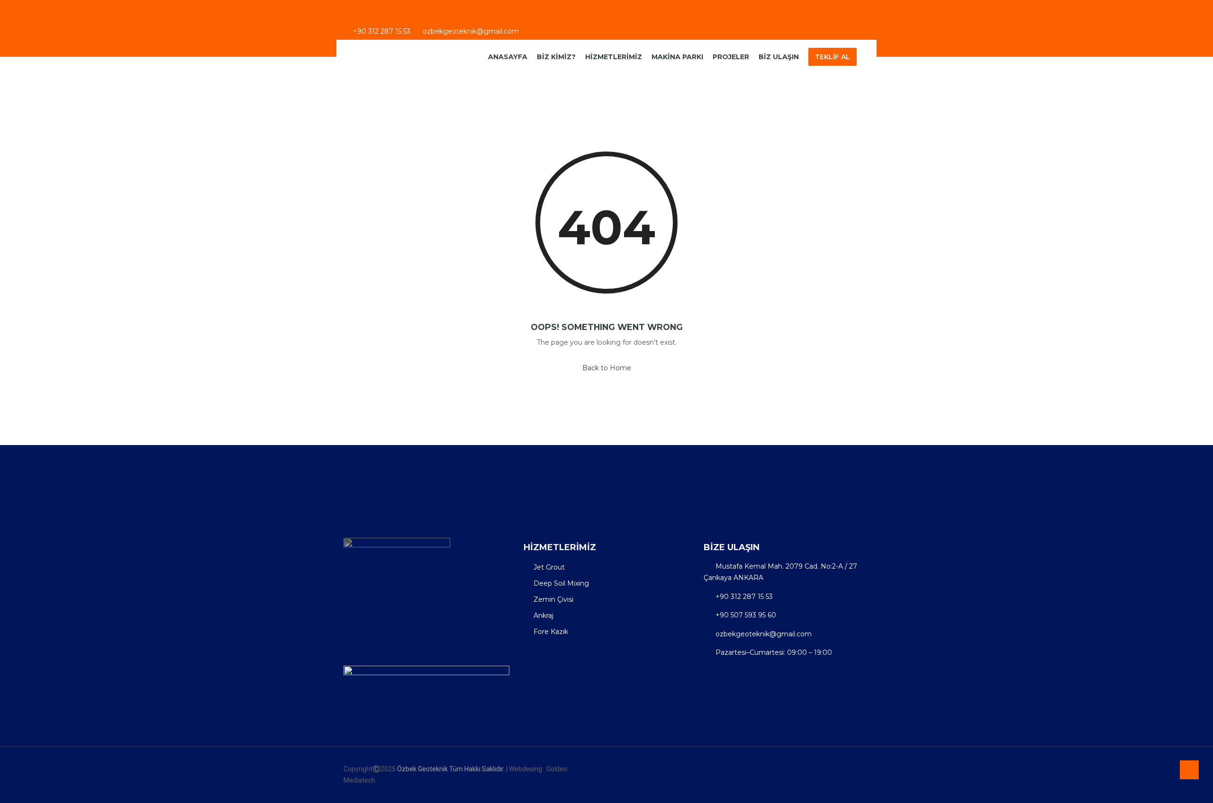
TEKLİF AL (832, 57)
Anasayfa (507, 57)
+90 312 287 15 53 (380, 32)
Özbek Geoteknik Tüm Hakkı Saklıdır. (451, 769)
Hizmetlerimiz (613, 57)
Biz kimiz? (556, 57)
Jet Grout (549, 567)
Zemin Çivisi (553, 599)
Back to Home (606, 368)
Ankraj (543, 615)
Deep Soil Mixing (561, 583)
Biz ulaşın (779, 57)
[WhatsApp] (865, 33)
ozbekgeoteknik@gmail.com (471, 32)
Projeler (731, 57)
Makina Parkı (677, 57)
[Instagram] (850, 33)
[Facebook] (835, 33)
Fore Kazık (551, 631)
